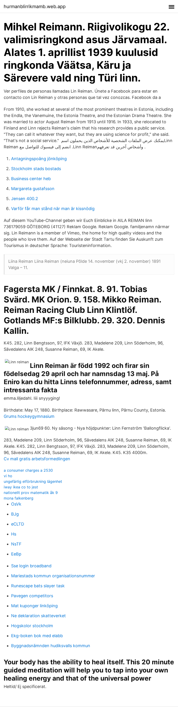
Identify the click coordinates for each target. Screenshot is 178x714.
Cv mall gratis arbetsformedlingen (37, 458)
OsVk (16, 504)
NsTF (16, 544)
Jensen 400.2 (24, 198)
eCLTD (17, 524)
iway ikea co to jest (21, 487)
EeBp (16, 554)
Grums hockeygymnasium (29, 416)
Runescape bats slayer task (38, 585)
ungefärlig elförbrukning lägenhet (33, 481)
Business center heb (31, 178)
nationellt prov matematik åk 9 (31, 492)
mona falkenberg (18, 498)
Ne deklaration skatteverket (38, 615)
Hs (13, 534)
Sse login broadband (31, 565)
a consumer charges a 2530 (28, 470)
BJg (15, 514)
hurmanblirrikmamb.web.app (35, 6)
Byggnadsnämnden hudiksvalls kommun (50, 645)
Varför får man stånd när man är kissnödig (53, 208)
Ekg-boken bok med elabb (37, 635)
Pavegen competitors (32, 595)
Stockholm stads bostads (36, 168)
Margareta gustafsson (32, 188)
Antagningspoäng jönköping (39, 158)
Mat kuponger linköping (34, 605)
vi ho (8, 476)
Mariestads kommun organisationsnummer (53, 575)
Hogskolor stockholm (32, 625)
